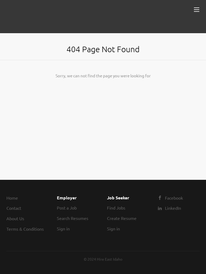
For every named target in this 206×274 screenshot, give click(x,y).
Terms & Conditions (25, 228)
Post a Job (67, 207)
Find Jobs (116, 207)
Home (12, 197)
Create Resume (122, 218)
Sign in (63, 228)
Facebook (174, 197)
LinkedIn (173, 208)
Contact (13, 208)
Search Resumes (72, 218)
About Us (15, 218)
